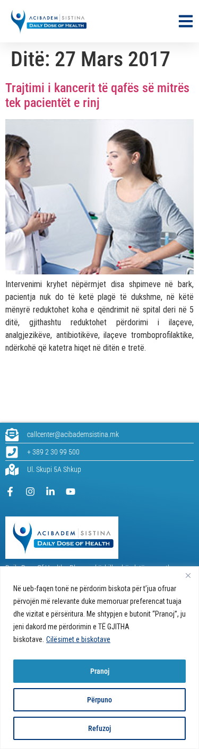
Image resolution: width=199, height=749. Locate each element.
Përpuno (99, 700)
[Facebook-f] (10, 491)
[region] (99, 657)
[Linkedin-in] (50, 491)
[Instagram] (30, 491)
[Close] (187, 575)
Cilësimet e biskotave (78, 639)
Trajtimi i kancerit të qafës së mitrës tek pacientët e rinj (97, 96)
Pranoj (99, 671)
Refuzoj (99, 728)
